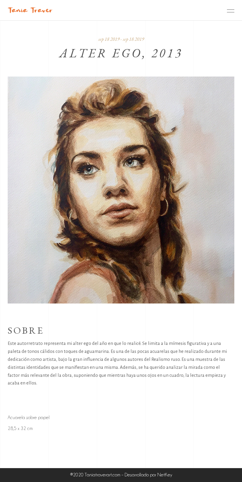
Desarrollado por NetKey (148, 474)
